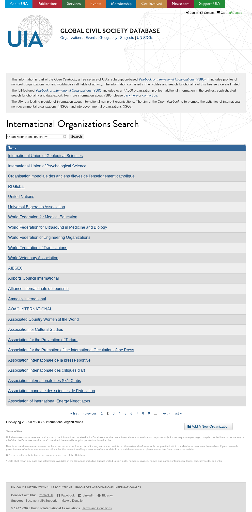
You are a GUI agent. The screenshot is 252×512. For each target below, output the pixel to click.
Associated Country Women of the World (43, 319)
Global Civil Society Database (110, 30)
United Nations (21, 196)
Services (74, 3)
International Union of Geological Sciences (45, 156)
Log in (194, 13)
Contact (208, 13)
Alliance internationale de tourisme (38, 289)
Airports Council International (33, 278)
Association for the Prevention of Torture (43, 340)
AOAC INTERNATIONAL (30, 309)
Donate (237, 13)
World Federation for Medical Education (42, 217)
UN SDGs (145, 37)
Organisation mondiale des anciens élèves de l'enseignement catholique (71, 176)
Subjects (127, 37)
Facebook (68, 495)
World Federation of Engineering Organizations (49, 237)
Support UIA (209, 3)
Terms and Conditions (97, 508)
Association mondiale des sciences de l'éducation (51, 391)
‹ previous (90, 413)
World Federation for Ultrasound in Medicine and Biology (57, 227)
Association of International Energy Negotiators (49, 401)
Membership (121, 3)
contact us (149, 95)
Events (95, 3)
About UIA (19, 3)
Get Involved (151, 3)
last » (178, 413)
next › (165, 413)
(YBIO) (172, 79)
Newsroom (180, 3)
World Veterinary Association (33, 258)
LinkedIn (88, 495)
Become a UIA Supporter (42, 500)
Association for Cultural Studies (35, 329)
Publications (47, 3)
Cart (223, 13)
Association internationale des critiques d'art (46, 370)
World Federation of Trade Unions (37, 248)
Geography (108, 37)
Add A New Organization (210, 426)
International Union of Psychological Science (47, 166)
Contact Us (46, 495)
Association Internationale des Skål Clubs (44, 381)
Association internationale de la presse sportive (49, 360)
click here (131, 95)
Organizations (71, 37)
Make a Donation (73, 500)
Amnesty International (27, 299)
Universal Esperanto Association (36, 207)
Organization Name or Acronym (28, 136)
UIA (24, 28)
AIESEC (15, 268)
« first (74, 413)
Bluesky (107, 495)
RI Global (16, 186)
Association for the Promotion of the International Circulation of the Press (71, 350)
